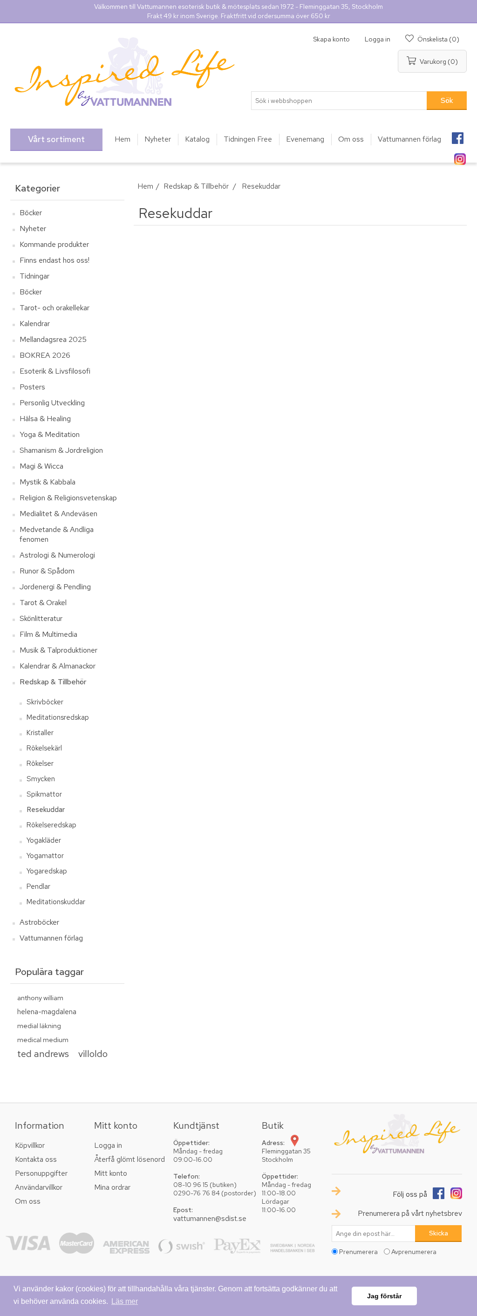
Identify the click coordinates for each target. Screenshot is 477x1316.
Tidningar (34, 276)
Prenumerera (358, 1252)
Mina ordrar (112, 1187)
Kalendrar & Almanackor (57, 666)
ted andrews (43, 1053)
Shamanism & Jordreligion (61, 450)
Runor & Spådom (47, 571)
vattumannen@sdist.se (209, 1218)
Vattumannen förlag (51, 938)
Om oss (28, 1201)
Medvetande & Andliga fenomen (57, 534)
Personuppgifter (41, 1173)
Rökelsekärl (44, 748)
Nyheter (33, 228)
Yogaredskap (47, 871)
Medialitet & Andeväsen (58, 513)
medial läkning (39, 1025)
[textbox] (339, 100)
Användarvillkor (38, 1187)
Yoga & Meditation (50, 434)
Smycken (41, 779)
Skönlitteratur (41, 618)
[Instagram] (460, 156)
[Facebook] (457, 135)
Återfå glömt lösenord (129, 1159)
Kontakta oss (36, 1159)
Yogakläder (44, 840)
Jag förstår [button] (384, 1296)
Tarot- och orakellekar (54, 308)
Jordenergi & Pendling (55, 587)
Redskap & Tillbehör (53, 682)
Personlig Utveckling (52, 403)
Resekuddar (46, 809)
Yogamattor (45, 855)
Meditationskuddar (56, 902)
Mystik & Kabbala (47, 482)
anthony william (40, 997)
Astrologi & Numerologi (57, 555)
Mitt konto (110, 1173)
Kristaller (40, 732)
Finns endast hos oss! (54, 260)
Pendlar (38, 886)
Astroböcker (39, 922)
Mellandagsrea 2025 (53, 339)
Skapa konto (331, 39)
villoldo (93, 1053)
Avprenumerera (413, 1252)
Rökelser (40, 763)
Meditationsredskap (58, 717)
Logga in (377, 39)
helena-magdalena (46, 1011)
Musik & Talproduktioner (58, 650)
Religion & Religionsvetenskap (68, 498)
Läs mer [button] (124, 1301)
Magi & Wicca (41, 466)
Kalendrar (35, 323)
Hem (145, 186)
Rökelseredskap (51, 825)
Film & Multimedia (48, 634)
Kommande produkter (54, 244)
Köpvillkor (30, 1145)
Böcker (31, 213)
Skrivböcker (45, 702)
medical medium (42, 1039)
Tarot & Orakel (43, 602)
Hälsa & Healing (45, 418)
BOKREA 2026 (45, 355)
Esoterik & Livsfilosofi (55, 371)
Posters (32, 387)
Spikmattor (44, 794)
